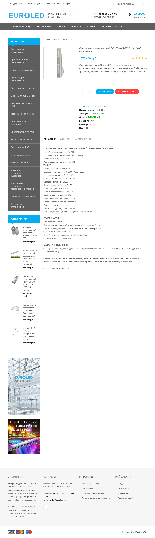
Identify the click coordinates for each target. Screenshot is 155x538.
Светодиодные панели (22, 88)
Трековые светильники (22, 114)
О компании (87, 488)
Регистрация (34, 4)
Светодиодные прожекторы (18, 50)
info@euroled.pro (123, 262)
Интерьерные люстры (22, 139)
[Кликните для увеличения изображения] (59, 63)
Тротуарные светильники (17, 205)
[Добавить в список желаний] (93, 106)
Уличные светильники (22, 70)
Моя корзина (123, 493)
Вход (120, 483)
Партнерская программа (93, 493)
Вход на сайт (15, 4)
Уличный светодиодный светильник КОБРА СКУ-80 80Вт (30, 232)
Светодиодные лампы (22, 132)
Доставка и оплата (90, 483)
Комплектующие (19, 162)
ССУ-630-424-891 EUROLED (56, 268)
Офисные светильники (23, 95)
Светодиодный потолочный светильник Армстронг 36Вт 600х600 (29, 310)
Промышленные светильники (19, 61)
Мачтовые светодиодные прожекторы (18, 173)
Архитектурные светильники (19, 79)
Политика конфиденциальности (96, 498)
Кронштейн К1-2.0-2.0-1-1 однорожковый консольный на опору (29, 333)
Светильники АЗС (20, 147)
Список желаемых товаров (57, 4)
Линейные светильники (23, 196)
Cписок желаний (125, 498)
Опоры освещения (20, 155)
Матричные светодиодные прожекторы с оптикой (22, 186)
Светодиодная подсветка (18, 122)
